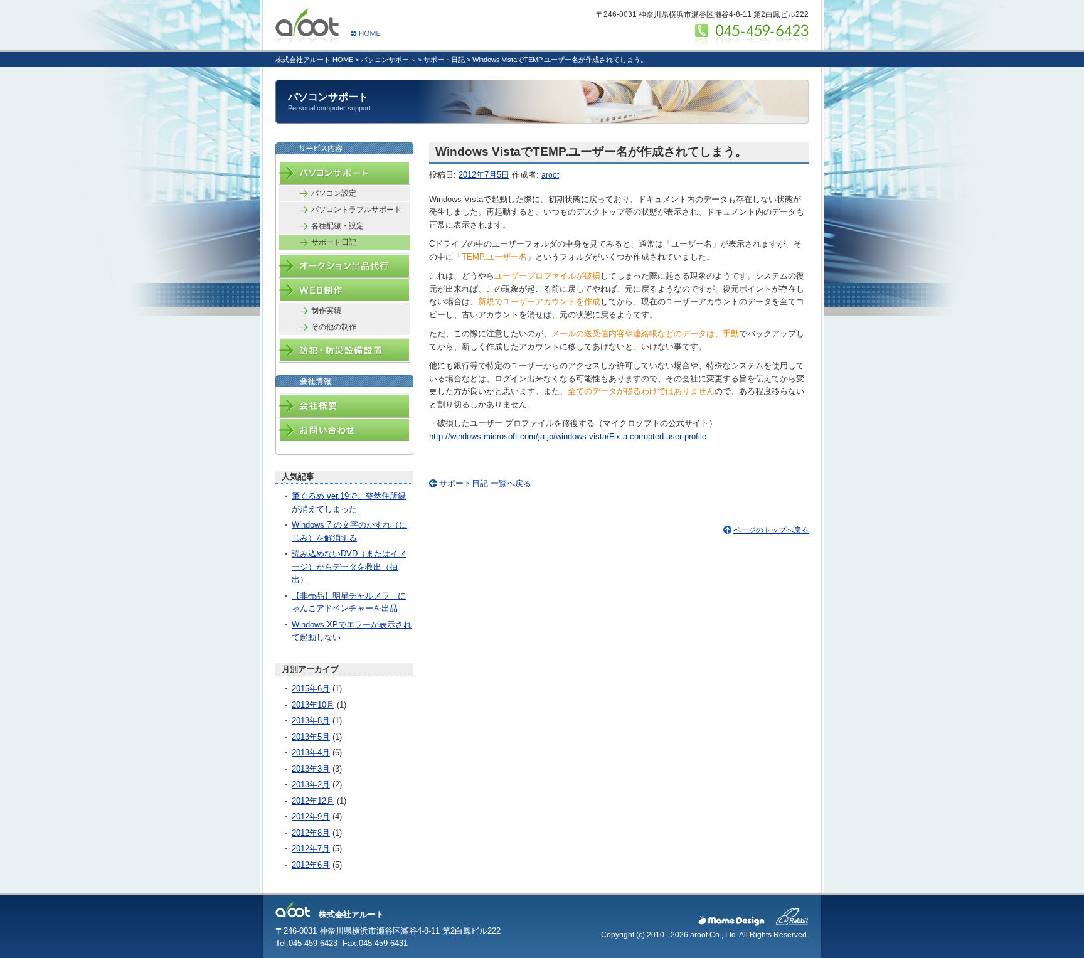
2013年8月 (311, 720)
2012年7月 (311, 848)
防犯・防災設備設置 (344, 350)
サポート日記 (444, 59)
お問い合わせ (344, 430)
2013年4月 (311, 752)
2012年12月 (313, 801)
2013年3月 (311, 769)
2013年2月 (311, 784)
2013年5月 (311, 737)
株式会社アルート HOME (314, 59)
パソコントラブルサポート (356, 209)
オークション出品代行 (344, 265)
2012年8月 (311, 833)
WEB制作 (344, 290)
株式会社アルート (327, 20)
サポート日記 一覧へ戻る (485, 483)
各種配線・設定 (337, 226)
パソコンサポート (388, 59)
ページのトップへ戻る (771, 530)
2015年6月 (311, 688)
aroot (550, 175)
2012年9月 (311, 816)
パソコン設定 (333, 193)
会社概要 (344, 405)
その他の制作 (333, 327)
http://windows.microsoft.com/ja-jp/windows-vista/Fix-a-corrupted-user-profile (567, 436)
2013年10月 (313, 705)
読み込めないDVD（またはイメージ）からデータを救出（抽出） (349, 566)
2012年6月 (311, 865)
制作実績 (326, 310)
